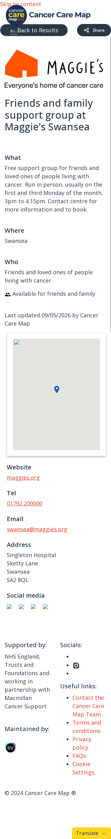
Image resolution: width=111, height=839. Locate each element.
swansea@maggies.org (37, 529)
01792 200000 (24, 503)
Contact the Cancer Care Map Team (88, 706)
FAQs (79, 755)
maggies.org (23, 477)
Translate (88, 833)
